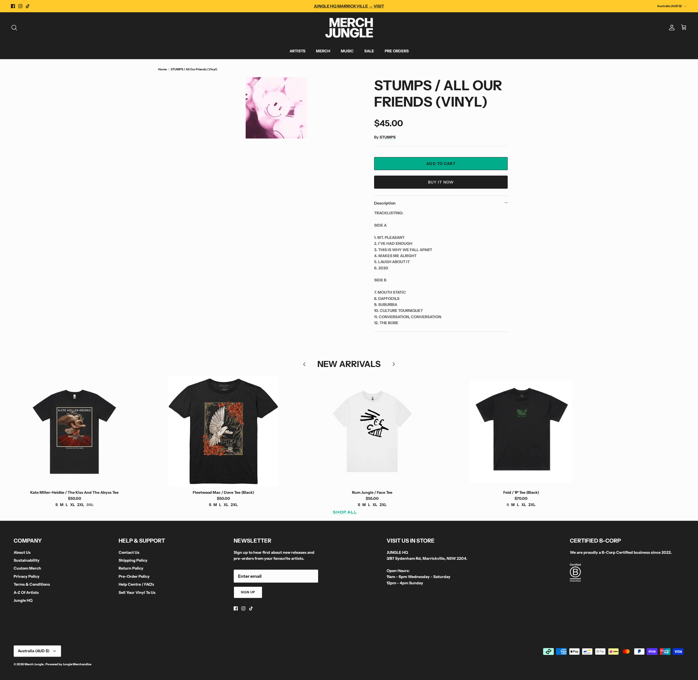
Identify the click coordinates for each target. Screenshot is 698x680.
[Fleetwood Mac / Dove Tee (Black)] (223, 431)
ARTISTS (297, 51)
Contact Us (129, 552)
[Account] (670, 27)
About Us (22, 552)
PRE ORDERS (397, 51)
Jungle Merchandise (77, 664)
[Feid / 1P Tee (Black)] (521, 431)
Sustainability (27, 560)
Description (385, 203)
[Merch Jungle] (349, 28)
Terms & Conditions (32, 584)
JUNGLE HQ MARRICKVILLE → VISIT (349, 6)
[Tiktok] (28, 6)
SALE (369, 51)
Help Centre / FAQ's (136, 584)
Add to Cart (440, 163)
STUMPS (388, 137)
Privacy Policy (27, 576)
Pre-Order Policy (134, 576)
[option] (276, 108)
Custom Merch (27, 568)
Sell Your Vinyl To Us (137, 592)
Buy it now (441, 182)
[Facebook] (13, 6)
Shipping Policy (133, 560)
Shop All (345, 512)
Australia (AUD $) (669, 6)
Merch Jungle (34, 664)
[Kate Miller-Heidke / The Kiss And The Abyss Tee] (74, 431)
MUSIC (347, 51)
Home (162, 69)
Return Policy (131, 568)
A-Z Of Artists (26, 592)
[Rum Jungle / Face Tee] (372, 431)
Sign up (248, 592)
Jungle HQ (23, 600)
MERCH (323, 51)
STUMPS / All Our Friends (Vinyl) (194, 69)
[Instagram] (20, 6)
